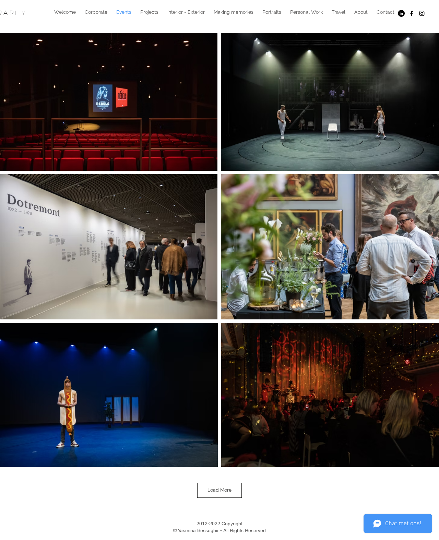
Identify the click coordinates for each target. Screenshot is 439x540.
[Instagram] (421, 13)
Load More (219, 490)
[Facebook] (411, 13)
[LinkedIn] (401, 13)
